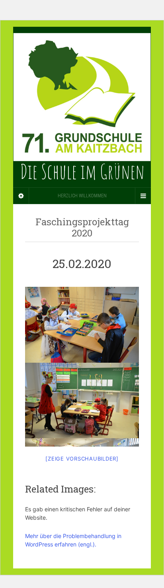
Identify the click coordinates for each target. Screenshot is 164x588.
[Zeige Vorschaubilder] (82, 458)
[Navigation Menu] (143, 196)
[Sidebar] (21, 196)
